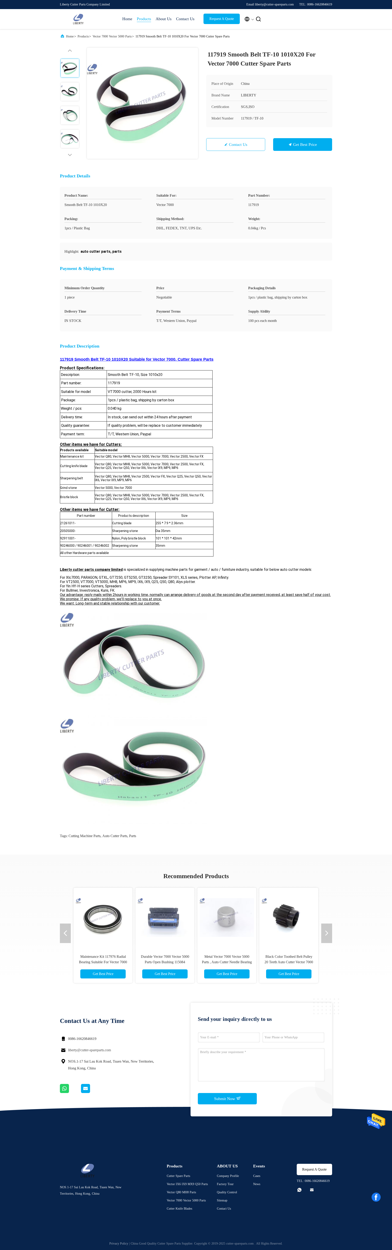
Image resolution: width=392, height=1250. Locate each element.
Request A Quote (221, 19)
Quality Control (227, 1192)
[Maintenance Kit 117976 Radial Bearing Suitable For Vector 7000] (103, 917)
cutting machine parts (84, 836)
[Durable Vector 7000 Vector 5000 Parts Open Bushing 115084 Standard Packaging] (165, 917)
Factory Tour (225, 1184)
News (256, 1184)
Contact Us (185, 19)
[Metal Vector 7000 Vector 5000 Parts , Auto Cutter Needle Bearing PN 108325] (227, 917)
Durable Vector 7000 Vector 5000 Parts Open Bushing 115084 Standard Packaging (165, 962)
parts (132, 836)
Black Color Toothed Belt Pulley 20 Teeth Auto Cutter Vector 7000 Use (289, 962)
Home (127, 19)
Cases (256, 1176)
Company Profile (228, 1176)
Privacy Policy (118, 1243)
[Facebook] (376, 1197)
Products (144, 19)
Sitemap (222, 1200)
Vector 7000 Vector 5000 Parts (112, 36)
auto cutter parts (114, 836)
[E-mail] (91, 1092)
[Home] (78, 19)
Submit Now (225, 1098)
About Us (164, 19)
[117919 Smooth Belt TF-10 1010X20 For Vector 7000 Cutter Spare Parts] (142, 103)
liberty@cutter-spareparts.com (89, 1050)
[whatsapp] (70, 1092)
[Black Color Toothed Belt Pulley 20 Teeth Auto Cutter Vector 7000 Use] (289, 917)
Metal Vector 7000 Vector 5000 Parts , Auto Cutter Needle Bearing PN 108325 (227, 962)
